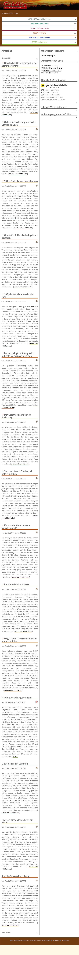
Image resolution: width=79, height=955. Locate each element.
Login (16, 13)
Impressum (56, 940)
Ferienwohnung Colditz (52, 70)
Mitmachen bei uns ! (7, 13)
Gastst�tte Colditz (50, 73)
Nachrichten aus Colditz (52, 68)
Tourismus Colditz (50, 65)
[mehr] (15, 756)
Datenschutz (65, 940)
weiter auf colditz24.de (18, 174)
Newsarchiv (6, 58)
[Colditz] (14, 4)
